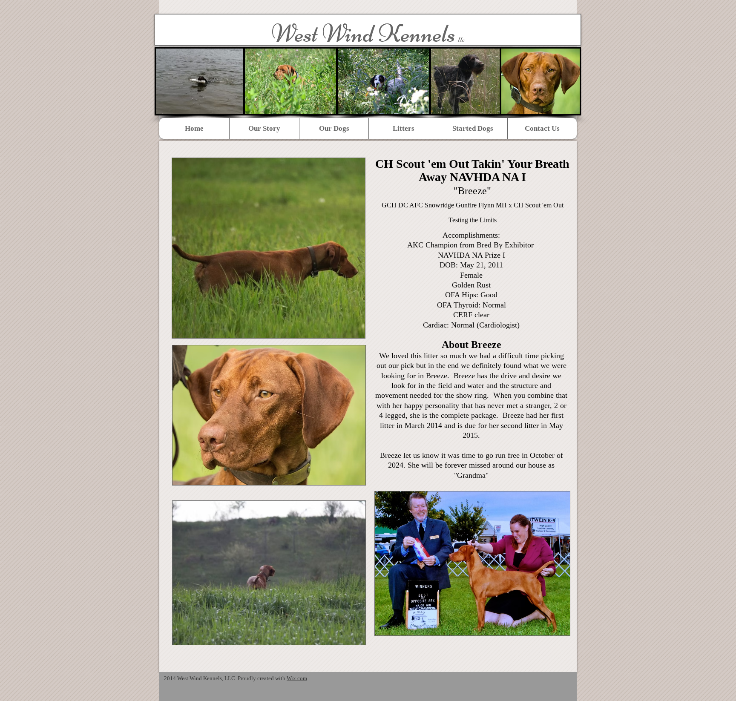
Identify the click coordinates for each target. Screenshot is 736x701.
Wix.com (297, 678)
